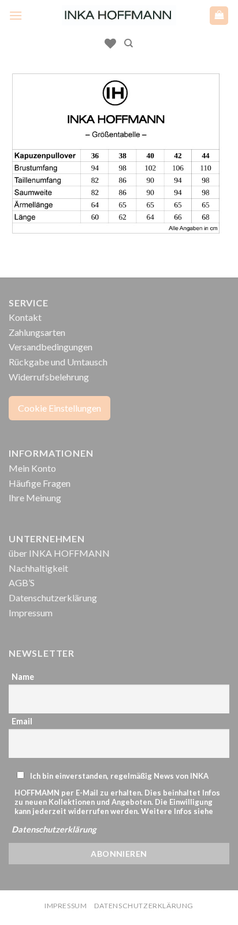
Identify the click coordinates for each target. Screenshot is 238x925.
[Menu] (16, 15)
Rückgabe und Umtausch (58, 361)
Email (22, 721)
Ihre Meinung (35, 497)
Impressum (31, 612)
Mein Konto (32, 467)
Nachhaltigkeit (38, 568)
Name (23, 677)
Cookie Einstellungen (59, 407)
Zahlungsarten (37, 332)
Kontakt (25, 317)
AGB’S (22, 582)
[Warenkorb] (219, 15)
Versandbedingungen (50, 346)
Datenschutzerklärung (53, 597)
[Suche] (128, 43)
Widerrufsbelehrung (49, 376)
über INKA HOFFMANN (59, 552)
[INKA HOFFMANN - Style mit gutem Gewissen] (119, 15)
